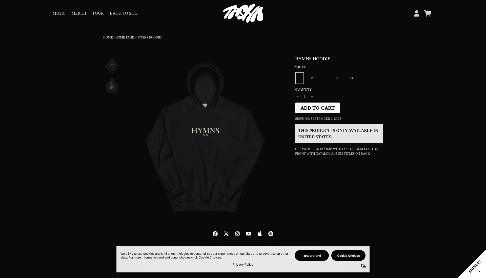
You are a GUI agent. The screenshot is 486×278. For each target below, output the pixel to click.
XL (337, 78)
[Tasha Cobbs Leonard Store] (243, 13)
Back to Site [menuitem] (124, 13)
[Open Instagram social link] (237, 233)
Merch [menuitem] (79, 13)
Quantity (303, 89)
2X (351, 78)
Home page (124, 37)
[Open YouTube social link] (248, 233)
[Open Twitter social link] (226, 233)
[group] (112, 65)
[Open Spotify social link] (270, 233)
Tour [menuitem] (98, 13)
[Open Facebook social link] (215, 233)
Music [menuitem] (59, 13)
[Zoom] (205, 136)
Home (108, 37)
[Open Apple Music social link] (259, 233)
